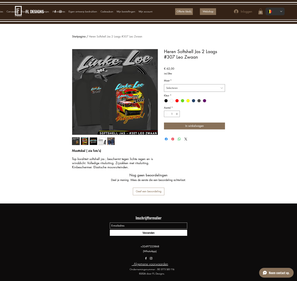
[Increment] (177, 114)
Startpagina (79, 36)
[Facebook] (146, 258)
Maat (168, 80)
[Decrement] (166, 114)
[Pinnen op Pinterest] (173, 139)
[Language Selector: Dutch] (275, 11)
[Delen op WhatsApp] (179, 139)
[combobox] (194, 88)
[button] (260, 11)
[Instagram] (151, 258)
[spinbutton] (172, 114)
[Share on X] (186, 139)
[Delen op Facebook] (166, 139)
